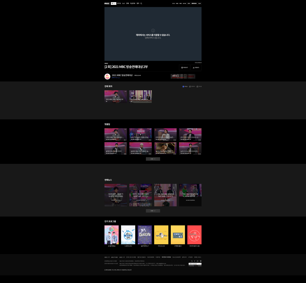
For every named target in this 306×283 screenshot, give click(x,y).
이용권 (177, 3)
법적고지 (184, 257)
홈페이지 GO (115, 77)
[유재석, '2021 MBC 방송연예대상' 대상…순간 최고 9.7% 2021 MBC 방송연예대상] (140, 184)
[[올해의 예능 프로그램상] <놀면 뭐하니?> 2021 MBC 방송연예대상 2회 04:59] (140, 143)
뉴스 (123, 3)
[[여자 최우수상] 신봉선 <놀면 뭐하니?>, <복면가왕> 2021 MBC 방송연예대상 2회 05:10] (165, 129)
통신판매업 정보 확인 (168, 265)
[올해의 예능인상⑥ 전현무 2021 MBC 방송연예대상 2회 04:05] (115, 143)
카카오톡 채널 (201, 261)
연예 (127, 3)
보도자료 (184, 3)
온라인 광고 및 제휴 (131, 257)
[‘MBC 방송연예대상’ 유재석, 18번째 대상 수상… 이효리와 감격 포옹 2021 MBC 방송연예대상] (190, 184)
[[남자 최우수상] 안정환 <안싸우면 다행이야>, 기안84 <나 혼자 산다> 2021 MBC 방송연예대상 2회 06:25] (140, 129)
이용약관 (158, 257)
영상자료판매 (150, 257)
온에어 (189, 3)
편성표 (199, 3)
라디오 (119, 3)
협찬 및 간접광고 (141, 257)
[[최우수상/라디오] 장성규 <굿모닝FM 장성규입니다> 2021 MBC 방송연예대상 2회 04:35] (190, 129)
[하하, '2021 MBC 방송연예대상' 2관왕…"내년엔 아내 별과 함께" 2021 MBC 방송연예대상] (165, 184)
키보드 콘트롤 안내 (198, 62)
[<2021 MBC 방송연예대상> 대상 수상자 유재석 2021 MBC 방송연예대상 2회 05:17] (115, 129)
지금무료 (132, 3)
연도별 (200, 86)
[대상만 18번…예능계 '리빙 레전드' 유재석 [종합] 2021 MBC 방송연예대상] (115, 184)
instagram (197, 261)
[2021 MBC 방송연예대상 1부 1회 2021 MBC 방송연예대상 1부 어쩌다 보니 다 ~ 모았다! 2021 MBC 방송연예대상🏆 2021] (140, 91)
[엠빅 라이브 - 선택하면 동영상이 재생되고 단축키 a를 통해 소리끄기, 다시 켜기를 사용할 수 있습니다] (194, 3)
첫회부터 (193, 86)
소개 (106, 257)
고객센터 (190, 257)
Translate (199, 265)
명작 (138, 3)
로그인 (173, 3)
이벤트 (180, 3)
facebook (195, 261)
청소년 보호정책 (176, 257)
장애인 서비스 (197, 257)
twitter (192, 261)
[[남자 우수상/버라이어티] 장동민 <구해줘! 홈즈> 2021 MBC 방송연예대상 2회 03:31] (190, 143)
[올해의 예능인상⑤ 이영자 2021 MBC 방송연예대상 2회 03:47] (165, 143)
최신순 (186, 86)
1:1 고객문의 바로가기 (150, 263)
